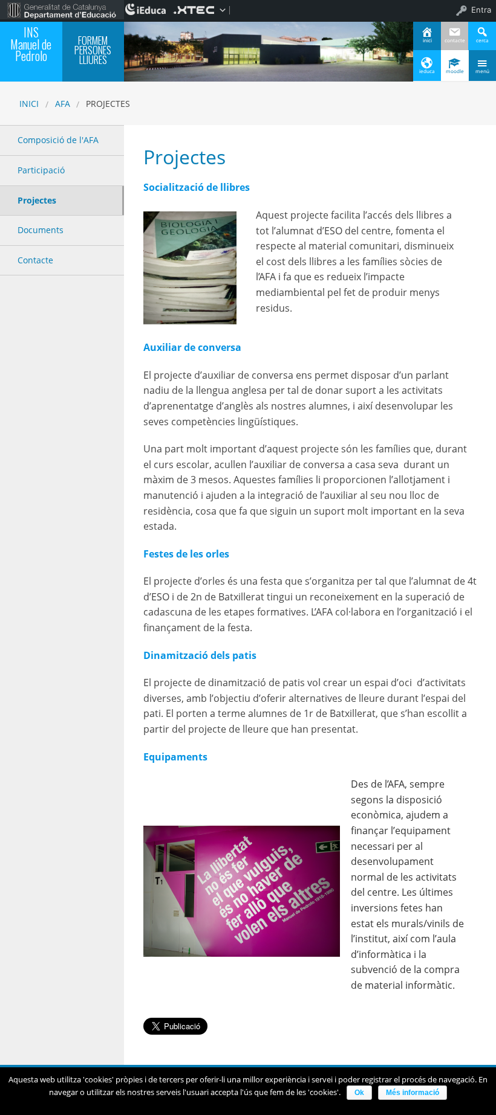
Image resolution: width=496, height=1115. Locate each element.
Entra (481, 9)
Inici (29, 103)
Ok (359, 1092)
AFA (62, 103)
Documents (41, 230)
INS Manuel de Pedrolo (30, 44)
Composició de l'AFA (58, 140)
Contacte (35, 260)
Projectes (37, 200)
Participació (41, 170)
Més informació (412, 1092)
